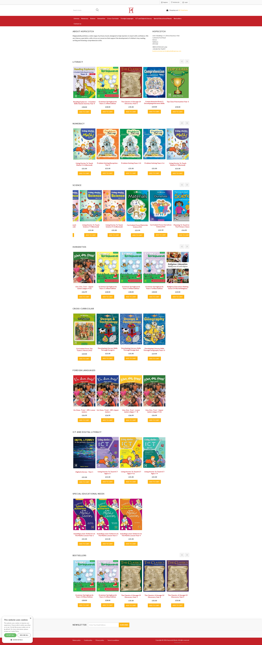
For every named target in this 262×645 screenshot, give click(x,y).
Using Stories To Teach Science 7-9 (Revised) (84, 226)
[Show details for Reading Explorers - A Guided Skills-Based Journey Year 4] (84, 82)
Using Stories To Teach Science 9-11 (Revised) (107, 226)
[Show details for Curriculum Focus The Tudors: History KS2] (84, 329)
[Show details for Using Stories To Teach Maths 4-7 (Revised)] (178, 144)
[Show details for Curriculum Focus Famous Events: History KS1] (178, 267)
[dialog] (17, 629)
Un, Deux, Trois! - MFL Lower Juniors (84, 411)
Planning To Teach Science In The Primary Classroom (177, 226)
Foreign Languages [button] (127, 18)
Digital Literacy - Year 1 (84, 472)
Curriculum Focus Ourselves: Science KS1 (154, 226)
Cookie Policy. (15, 631)
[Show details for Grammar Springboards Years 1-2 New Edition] (108, 82)
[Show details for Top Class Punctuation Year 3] (178, 82)
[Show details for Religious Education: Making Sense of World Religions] (154, 267)
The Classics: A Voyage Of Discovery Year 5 (154, 596)
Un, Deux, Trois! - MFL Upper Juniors (108, 411)
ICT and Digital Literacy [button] (144, 18)
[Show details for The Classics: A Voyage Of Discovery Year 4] (131, 576)
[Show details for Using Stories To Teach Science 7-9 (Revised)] (84, 205)
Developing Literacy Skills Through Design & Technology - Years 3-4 (107, 350)
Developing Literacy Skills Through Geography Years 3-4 (154, 350)
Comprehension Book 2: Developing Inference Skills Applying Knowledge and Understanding (154, 104)
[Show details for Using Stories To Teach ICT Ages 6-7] (108, 452)
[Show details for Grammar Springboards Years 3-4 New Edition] (108, 267)
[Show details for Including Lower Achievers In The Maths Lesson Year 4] (131, 514)
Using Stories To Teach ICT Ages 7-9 (154, 472)
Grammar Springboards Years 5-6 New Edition (131, 287)
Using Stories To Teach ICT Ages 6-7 (108, 472)
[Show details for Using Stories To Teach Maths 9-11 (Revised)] (84, 144)
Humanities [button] (101, 18)
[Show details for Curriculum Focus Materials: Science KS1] (131, 205)
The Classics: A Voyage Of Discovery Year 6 (131, 102)
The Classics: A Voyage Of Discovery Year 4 (131, 596)
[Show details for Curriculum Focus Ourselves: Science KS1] (154, 205)
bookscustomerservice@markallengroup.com (166, 51)
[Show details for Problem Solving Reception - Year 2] (108, 144)
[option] (84, 94)
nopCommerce (185, 642)
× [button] (30, 618)
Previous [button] (182, 61)
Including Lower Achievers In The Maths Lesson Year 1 (84, 534)
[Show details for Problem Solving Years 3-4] (131, 144)
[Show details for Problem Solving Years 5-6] (154, 144)
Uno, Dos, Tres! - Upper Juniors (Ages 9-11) (154, 411)
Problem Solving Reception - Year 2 (107, 164)
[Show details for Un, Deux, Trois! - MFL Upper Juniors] (108, 390)
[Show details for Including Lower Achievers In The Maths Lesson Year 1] (84, 514)
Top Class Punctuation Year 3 (178, 102)
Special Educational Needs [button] (163, 18)
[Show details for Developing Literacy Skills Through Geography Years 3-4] (154, 329)
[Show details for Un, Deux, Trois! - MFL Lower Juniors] (84, 390)
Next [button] (187, 61)
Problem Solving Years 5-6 (154, 163)
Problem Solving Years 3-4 (131, 163)
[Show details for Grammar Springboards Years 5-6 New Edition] (131, 267)
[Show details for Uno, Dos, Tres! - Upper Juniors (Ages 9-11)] (154, 390)
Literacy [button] (76, 18)
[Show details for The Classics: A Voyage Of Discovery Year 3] (108, 576)
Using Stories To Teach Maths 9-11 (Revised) (84, 164)
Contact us (77, 24)
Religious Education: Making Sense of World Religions (154, 287)
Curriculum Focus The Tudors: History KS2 (84, 349)
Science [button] (92, 18)
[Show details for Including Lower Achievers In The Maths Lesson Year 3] (108, 514)
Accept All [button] (10, 635)
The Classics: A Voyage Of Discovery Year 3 (108, 596)
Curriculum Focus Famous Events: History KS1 (177, 288)
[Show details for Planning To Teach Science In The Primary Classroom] (178, 205)
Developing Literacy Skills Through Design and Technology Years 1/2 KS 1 (131, 350)
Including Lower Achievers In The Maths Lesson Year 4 (131, 534)
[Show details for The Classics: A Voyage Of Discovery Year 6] (131, 82)
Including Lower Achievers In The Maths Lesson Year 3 (107, 534)
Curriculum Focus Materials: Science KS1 (131, 226)
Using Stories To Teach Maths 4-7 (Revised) (177, 164)
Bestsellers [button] (177, 18)
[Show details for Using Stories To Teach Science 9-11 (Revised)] (108, 205)
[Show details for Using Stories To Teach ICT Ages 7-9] (154, 452)
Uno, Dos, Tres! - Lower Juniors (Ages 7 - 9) (131, 411)
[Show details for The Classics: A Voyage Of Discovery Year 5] (154, 576)
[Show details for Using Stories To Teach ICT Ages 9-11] (131, 452)
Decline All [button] (24, 635)
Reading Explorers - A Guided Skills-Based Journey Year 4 (84, 102)
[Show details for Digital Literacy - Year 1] (84, 452)
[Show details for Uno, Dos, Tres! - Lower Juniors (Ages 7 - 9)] (131, 390)
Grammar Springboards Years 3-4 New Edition (108, 287)
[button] (17, 640)
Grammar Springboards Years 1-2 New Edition (108, 102)
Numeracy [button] (84, 18)
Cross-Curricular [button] (113, 18)
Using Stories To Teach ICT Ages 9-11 (131, 472)
